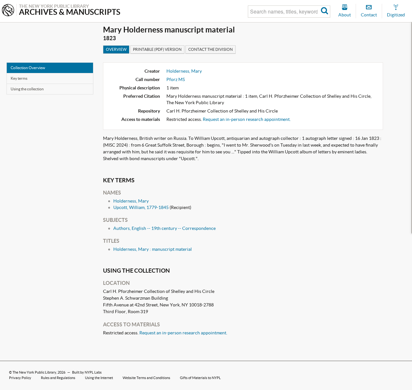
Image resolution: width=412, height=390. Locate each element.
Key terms (19, 78)
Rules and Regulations (58, 378)
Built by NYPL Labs (87, 372)
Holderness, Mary (184, 71)
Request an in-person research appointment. (247, 119)
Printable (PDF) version (157, 49)
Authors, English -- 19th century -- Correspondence (164, 228)
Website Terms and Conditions (146, 378)
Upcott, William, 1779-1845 (141, 207)
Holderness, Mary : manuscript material (152, 249)
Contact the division (210, 49)
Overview (116, 49)
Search (324, 11)
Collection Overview (28, 68)
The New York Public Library (34, 372)
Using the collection (27, 89)
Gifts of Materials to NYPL (200, 378)
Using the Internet (99, 378)
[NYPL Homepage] (8, 11)
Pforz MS (175, 79)
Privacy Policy (20, 378)
